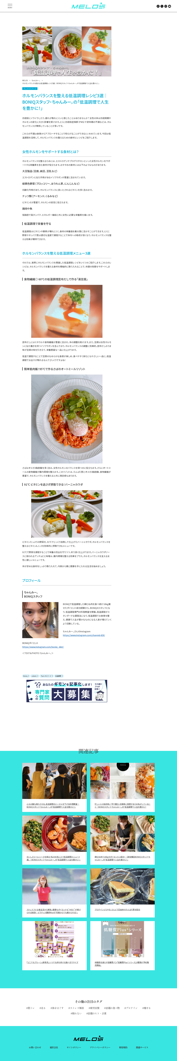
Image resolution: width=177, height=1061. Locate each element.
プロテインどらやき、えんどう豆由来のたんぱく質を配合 (117, 909)
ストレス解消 (77, 1008)
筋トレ (31, 1008)
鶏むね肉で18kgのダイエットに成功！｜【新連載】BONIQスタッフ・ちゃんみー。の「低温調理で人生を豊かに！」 (122, 858)
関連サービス (142, 1047)
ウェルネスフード (46, 676)
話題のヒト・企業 (97, 1013)
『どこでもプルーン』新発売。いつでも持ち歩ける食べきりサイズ (52, 962)
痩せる (147, 1008)
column (34, 676)
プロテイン (132, 1008)
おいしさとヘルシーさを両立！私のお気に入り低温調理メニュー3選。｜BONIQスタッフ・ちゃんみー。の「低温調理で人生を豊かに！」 (53, 858)
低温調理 (58, 676)
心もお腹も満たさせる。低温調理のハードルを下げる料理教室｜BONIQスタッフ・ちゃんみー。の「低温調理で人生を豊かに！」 (53, 805)
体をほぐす (58, 1008)
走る (43, 1008)
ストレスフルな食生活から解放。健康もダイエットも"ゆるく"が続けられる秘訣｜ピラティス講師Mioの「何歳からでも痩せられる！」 (54, 911)
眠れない (76, 1013)
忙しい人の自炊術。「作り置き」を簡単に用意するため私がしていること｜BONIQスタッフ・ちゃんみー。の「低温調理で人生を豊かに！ (122, 805)
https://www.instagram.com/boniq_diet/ (43, 646)
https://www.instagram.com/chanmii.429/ (84, 635)
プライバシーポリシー (100, 1047)
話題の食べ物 (113, 1008)
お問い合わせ (35, 1047)
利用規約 (123, 1047)
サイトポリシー (74, 1047)
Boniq (25, 676)
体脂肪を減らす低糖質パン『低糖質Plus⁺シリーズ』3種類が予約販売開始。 (122, 964)
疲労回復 (94, 1008)
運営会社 (54, 1047)
